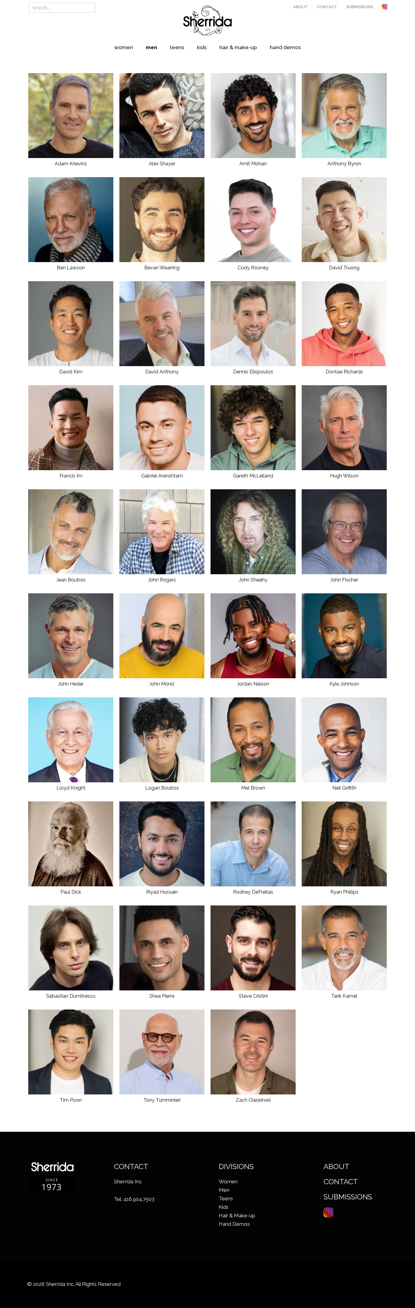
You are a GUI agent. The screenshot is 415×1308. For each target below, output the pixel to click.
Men (151, 47)
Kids (202, 47)
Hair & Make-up (238, 47)
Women (123, 47)
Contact (327, 7)
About (300, 7)
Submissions (359, 7)
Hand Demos (285, 47)
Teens (177, 47)
